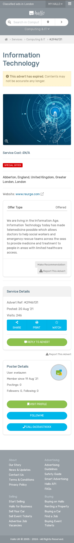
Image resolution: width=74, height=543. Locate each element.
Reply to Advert (38, 342)
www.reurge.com (28, 194)
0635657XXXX (42, 427)
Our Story (15, 465)
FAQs (48, 489)
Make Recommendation (51, 264)
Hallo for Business (20, 506)
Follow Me (37, 415)
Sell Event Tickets (20, 516)
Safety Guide (53, 474)
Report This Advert (54, 271)
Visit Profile (38, 404)
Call (38, 427)
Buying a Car (53, 511)
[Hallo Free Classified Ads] (37, 13)
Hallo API (50, 484)
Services (17, 39)
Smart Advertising (56, 479)
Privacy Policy (18, 484)
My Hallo (54, 4)
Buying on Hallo (54, 501)
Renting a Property (57, 506)
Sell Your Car (17, 511)
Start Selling (17, 501)
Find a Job (51, 516)
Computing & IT (35, 39)
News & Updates (20, 470)
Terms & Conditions (21, 479)
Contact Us (16, 474)
